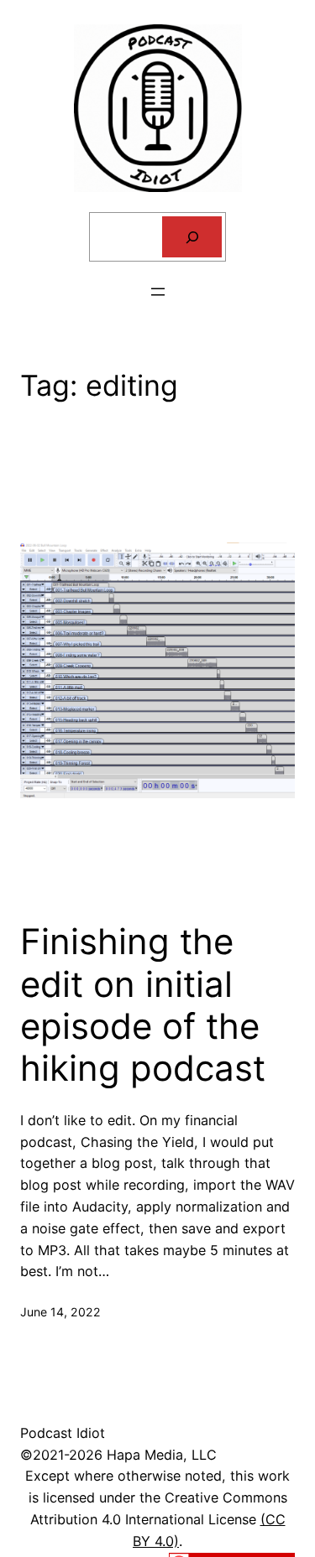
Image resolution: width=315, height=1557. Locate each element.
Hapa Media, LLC (162, 1454)
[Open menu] (158, 292)
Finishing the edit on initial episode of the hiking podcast (142, 1005)
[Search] (192, 237)
